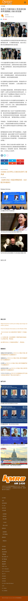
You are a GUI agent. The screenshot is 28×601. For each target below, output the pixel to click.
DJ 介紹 (3, 505)
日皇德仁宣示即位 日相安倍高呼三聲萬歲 (14, 173)
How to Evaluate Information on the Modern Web (14, 328)
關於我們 (4, 549)
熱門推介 (5, 516)
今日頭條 (3, 6)
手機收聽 (4, 554)
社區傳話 (5, 513)
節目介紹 (4, 508)
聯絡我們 (4, 564)
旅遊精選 (5, 531)
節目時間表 (4, 503)
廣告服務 (4, 561)
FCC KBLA (4, 588)
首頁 (3, 500)
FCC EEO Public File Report (8, 583)
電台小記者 (5, 525)
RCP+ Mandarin (5, 568)
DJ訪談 (4, 522)
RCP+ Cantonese (6, 571)
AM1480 (4, 581)
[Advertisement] (11, 304)
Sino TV (3, 573)
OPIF (3, 585)
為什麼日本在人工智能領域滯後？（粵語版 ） (13, 342)
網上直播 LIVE (5, 556)
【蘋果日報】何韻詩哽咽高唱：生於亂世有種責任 (14, 181)
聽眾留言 (4, 537)
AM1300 (4, 578)
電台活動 (5, 518)
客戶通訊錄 (5, 534)
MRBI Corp (4, 566)
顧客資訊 (4, 528)
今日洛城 (4, 510)
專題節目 (5, 540)
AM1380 (4, 576)
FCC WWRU (4, 590)
